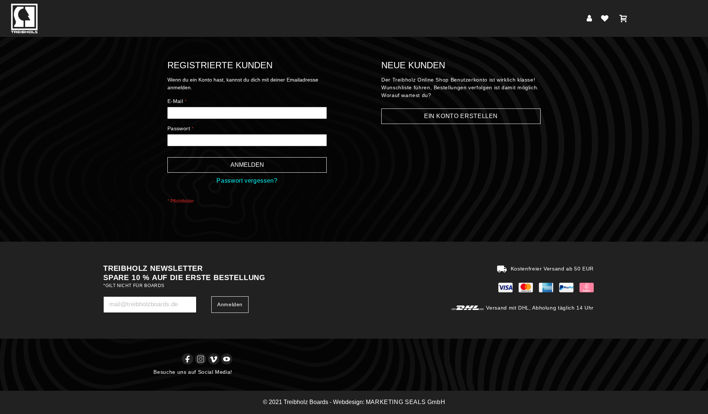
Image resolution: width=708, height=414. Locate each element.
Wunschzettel (606, 19)
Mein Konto (590, 19)
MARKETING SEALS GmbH (405, 402)
